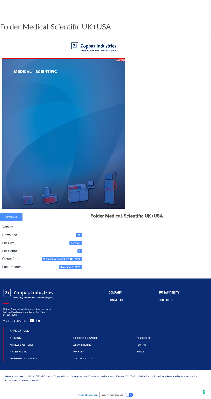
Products (82, 9)
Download (11, 217)
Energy (140, 351)
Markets (126, 9)
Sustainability (168, 292)
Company (144, 9)
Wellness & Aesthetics (21, 345)
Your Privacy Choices (112, 395)
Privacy (36, 380)
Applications (19, 331)
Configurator (105, 9)
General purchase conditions (19, 376)
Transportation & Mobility (24, 358)
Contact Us (174, 9)
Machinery (78, 351)
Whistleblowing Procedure (150, 376)
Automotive (16, 338)
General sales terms (176, 376)
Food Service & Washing (85, 338)
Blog (159, 9)
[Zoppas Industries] (34, 9)
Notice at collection (87, 395)
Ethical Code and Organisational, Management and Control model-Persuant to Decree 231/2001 (85, 376)
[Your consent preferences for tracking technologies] (204, 392)
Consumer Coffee (146, 338)
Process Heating (18, 351)
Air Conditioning (82, 345)
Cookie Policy (23, 380)
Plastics (141, 345)
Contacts (165, 300)
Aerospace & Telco (83, 358)
